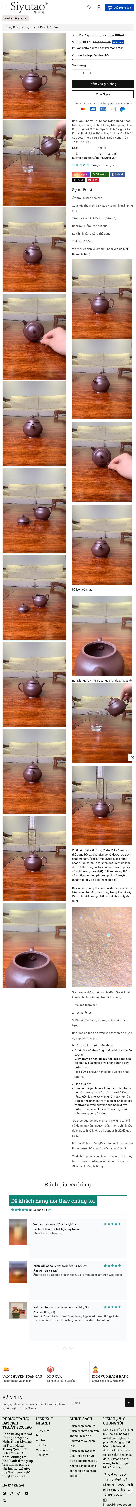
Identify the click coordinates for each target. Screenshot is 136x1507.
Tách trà (41, 1445)
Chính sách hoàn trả (82, 1426)
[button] (5, 8)
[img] (19, 1210)
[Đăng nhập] (98, 7)
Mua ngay (103, 94)
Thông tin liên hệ (80, 1436)
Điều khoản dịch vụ (82, 1455)
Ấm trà (40, 1440)
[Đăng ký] (129, 1402)
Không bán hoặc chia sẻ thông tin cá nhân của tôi (83, 1470)
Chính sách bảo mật (82, 1450)
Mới (38, 1435)
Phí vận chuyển (81, 48)
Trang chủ (11, 27)
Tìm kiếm (42, 1455)
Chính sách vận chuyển (84, 1431)
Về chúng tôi (44, 1450)
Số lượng (79, 65)
